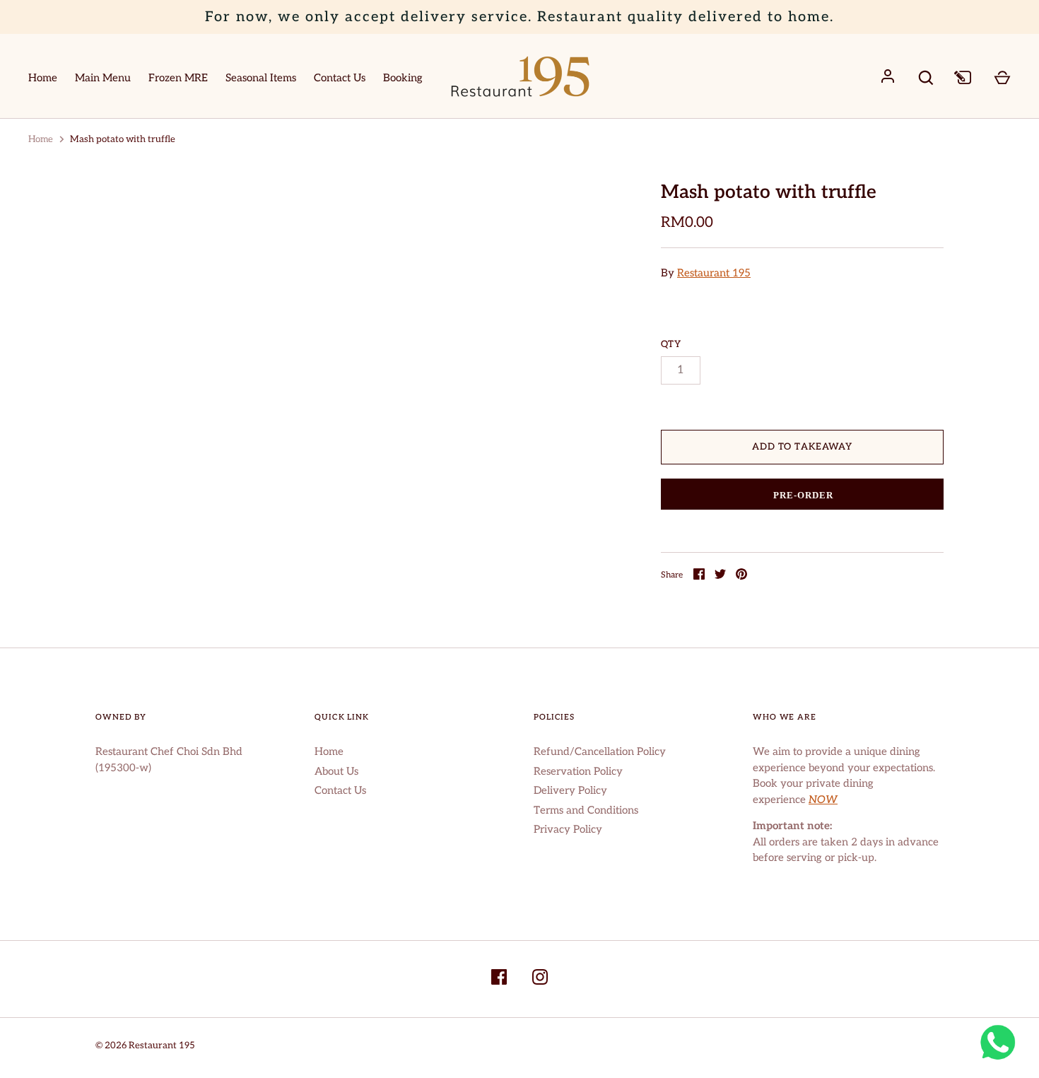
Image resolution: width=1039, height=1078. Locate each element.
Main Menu (103, 77)
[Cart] (1002, 76)
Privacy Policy (568, 829)
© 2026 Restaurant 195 (145, 1045)
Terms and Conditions (586, 810)
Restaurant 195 (714, 272)
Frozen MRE (178, 77)
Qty (671, 344)
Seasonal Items (260, 77)
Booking (403, 77)
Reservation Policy (578, 771)
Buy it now (803, 495)
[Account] (887, 76)
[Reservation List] (964, 76)
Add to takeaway (802, 446)
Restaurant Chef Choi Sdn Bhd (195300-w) (168, 759)
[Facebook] (499, 979)
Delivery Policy (570, 790)
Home (42, 77)
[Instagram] (540, 979)
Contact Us (339, 77)
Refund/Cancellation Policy (600, 751)
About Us (336, 771)
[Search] (925, 77)
